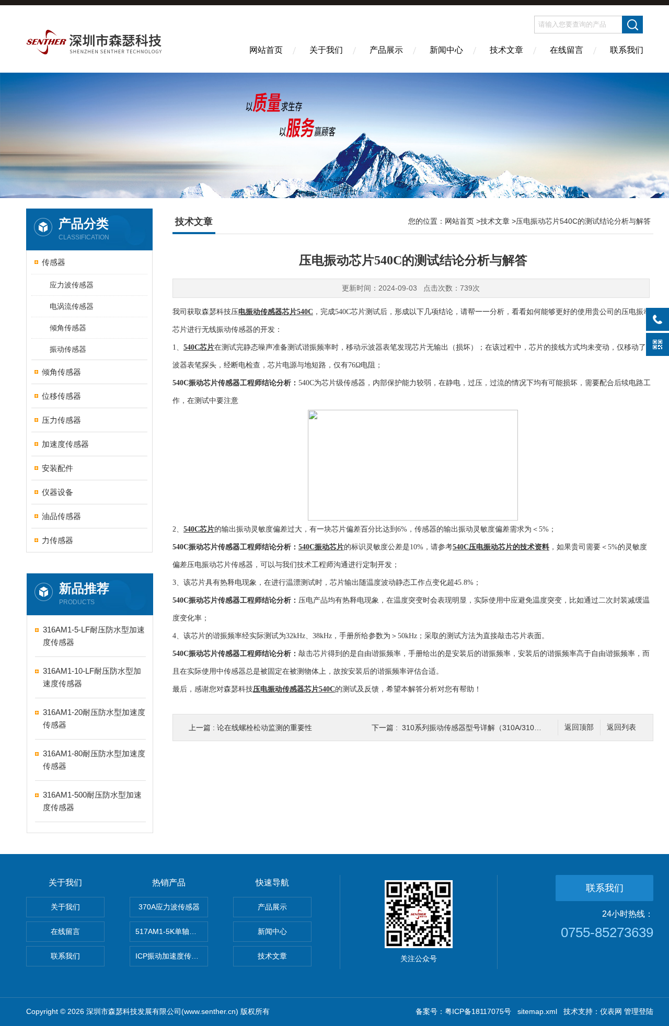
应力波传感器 (72, 285)
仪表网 (611, 1011)
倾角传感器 (68, 328)
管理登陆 (638, 1011)
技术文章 (506, 49)
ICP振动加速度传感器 (170, 956)
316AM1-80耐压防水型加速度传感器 (94, 759)
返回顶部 (579, 727)
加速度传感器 (65, 444)
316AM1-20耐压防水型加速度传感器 (94, 718)
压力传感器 (61, 420)
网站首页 (266, 49)
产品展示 (386, 49)
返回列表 (621, 727)
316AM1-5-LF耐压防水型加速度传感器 (94, 636)
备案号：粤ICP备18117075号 (463, 1011)
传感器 (53, 262)
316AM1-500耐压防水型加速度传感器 (92, 801)
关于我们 (326, 49)
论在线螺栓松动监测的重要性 (264, 727)
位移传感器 (61, 395)
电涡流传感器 (72, 306)
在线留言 (566, 49)
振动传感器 (68, 349)
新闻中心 (446, 49)
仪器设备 (57, 492)
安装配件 (57, 468)
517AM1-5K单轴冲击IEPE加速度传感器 (171, 931)
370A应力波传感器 (169, 907)
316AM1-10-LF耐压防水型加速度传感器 (92, 677)
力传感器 (57, 540)
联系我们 (626, 49)
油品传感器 (61, 516)
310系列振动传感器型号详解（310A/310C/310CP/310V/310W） (507, 727)
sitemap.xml (537, 1011)
